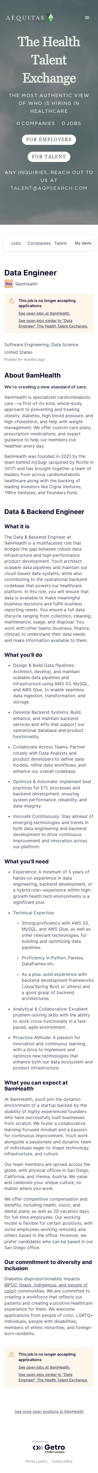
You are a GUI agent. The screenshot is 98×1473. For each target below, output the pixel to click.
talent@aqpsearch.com (49, 188)
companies (38, 243)
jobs (16, 243)
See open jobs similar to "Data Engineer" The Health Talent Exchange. (53, 323)
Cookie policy (62, 1461)
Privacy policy (36, 1461)
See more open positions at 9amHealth (49, 1411)
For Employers (49, 139)
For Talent (49, 156)
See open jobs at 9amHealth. (44, 313)
